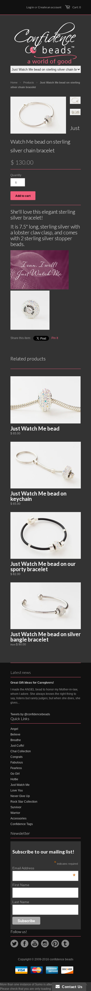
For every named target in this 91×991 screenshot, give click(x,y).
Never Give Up (20, 796)
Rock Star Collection (23, 801)
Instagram (45, 943)
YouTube (35, 943)
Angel (14, 729)
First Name (20, 885)
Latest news (20, 672)
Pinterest (55, 943)
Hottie (14, 779)
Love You (16, 790)
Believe (15, 734)
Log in (30, 7)
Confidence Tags (21, 824)
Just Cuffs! (17, 745)
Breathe (15, 740)
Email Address (43, 868)
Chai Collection (20, 751)
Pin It (54, 338)
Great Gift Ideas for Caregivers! (32, 682)
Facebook (24, 943)
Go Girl (15, 773)
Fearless (16, 768)
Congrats (16, 757)
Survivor (15, 807)
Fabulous (16, 762)
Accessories (18, 818)
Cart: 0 (76, 7)
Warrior (15, 813)
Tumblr (65, 943)
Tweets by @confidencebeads (30, 714)
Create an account (49, 7)
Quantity (15, 175)
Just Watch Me (20, 785)
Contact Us (71, 987)
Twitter (14, 943)
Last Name (20, 902)
